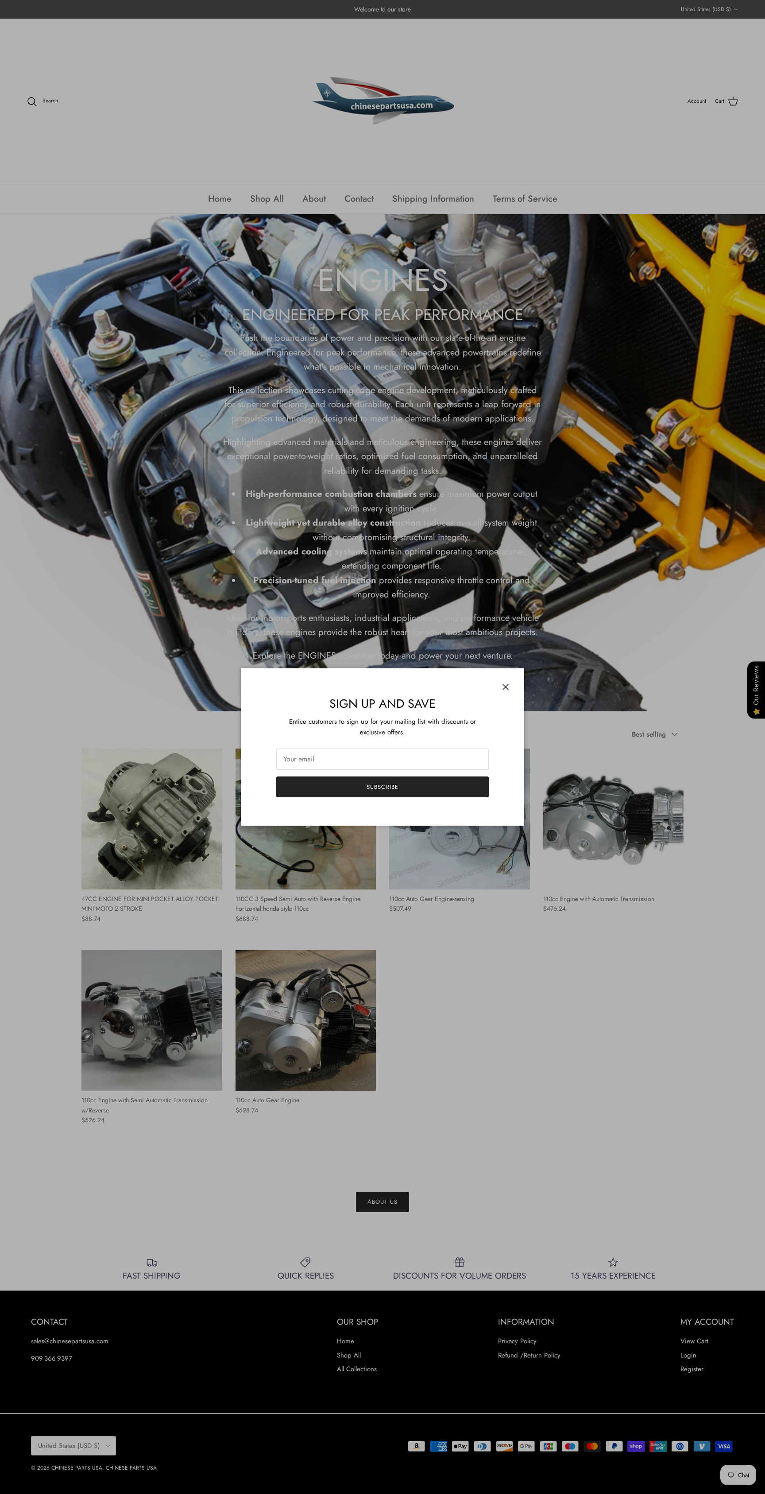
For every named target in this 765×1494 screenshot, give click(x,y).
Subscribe (382, 787)
